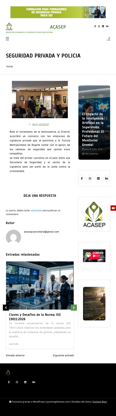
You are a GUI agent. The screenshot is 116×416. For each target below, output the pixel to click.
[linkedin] (103, 26)
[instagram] (99, 26)
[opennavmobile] (108, 39)
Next (74, 308)
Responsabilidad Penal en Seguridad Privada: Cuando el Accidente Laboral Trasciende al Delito (94, 129)
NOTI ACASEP (40, 124)
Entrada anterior (15, 355)
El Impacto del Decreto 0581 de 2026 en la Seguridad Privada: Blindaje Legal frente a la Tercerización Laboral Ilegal (39, 319)
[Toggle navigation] (7, 39)
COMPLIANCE (94, 97)
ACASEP (58, 27)
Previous (6, 308)
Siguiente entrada (63, 355)
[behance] (107, 26)
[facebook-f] (95, 26)
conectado (36, 210)
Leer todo (13, 344)
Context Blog (100, 402)
